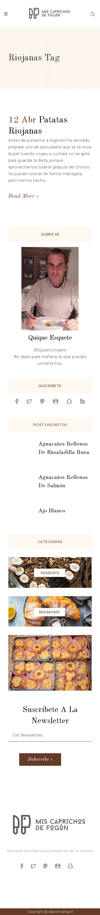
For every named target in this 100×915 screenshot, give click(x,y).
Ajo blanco (51, 511)
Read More (21, 196)
